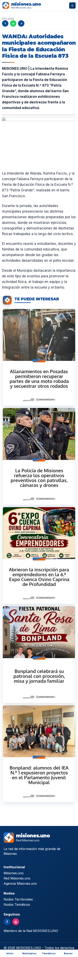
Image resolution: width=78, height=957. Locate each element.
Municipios (29, 953)
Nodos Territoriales (18, 899)
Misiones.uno (14, 873)
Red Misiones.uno (17, 878)
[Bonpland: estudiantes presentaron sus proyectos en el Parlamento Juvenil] (39, 753)
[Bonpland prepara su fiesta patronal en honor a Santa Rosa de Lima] (39, 654)
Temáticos (49, 953)
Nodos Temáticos (17, 904)
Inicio (9, 953)
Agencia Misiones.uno (20, 883)
